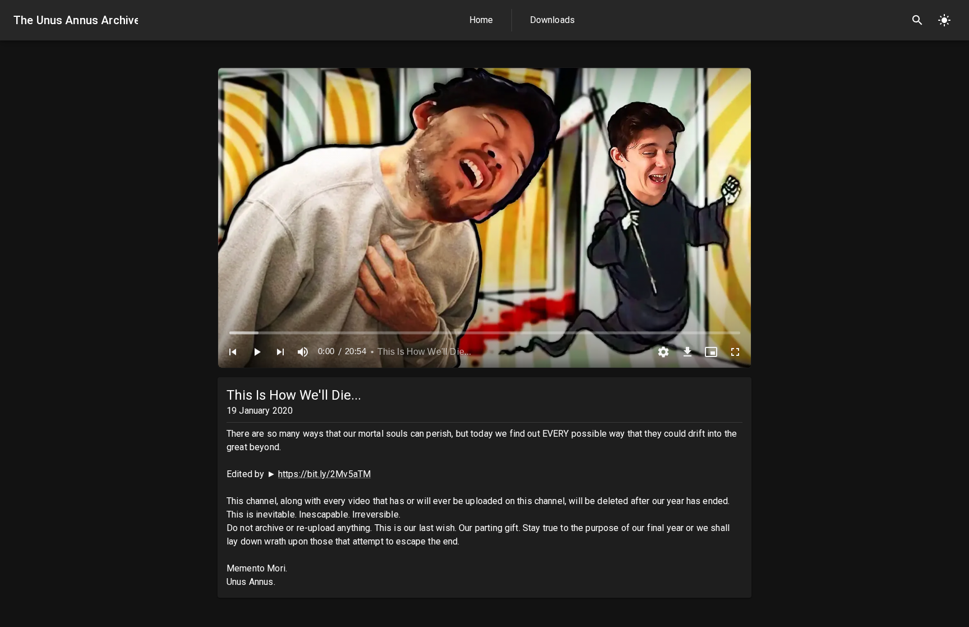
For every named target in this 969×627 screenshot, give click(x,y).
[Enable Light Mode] (944, 20)
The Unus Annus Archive (75, 20)
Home (481, 20)
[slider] (484, 332)
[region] (484, 217)
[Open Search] (917, 20)
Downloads (552, 20)
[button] (233, 352)
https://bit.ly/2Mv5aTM (324, 474)
